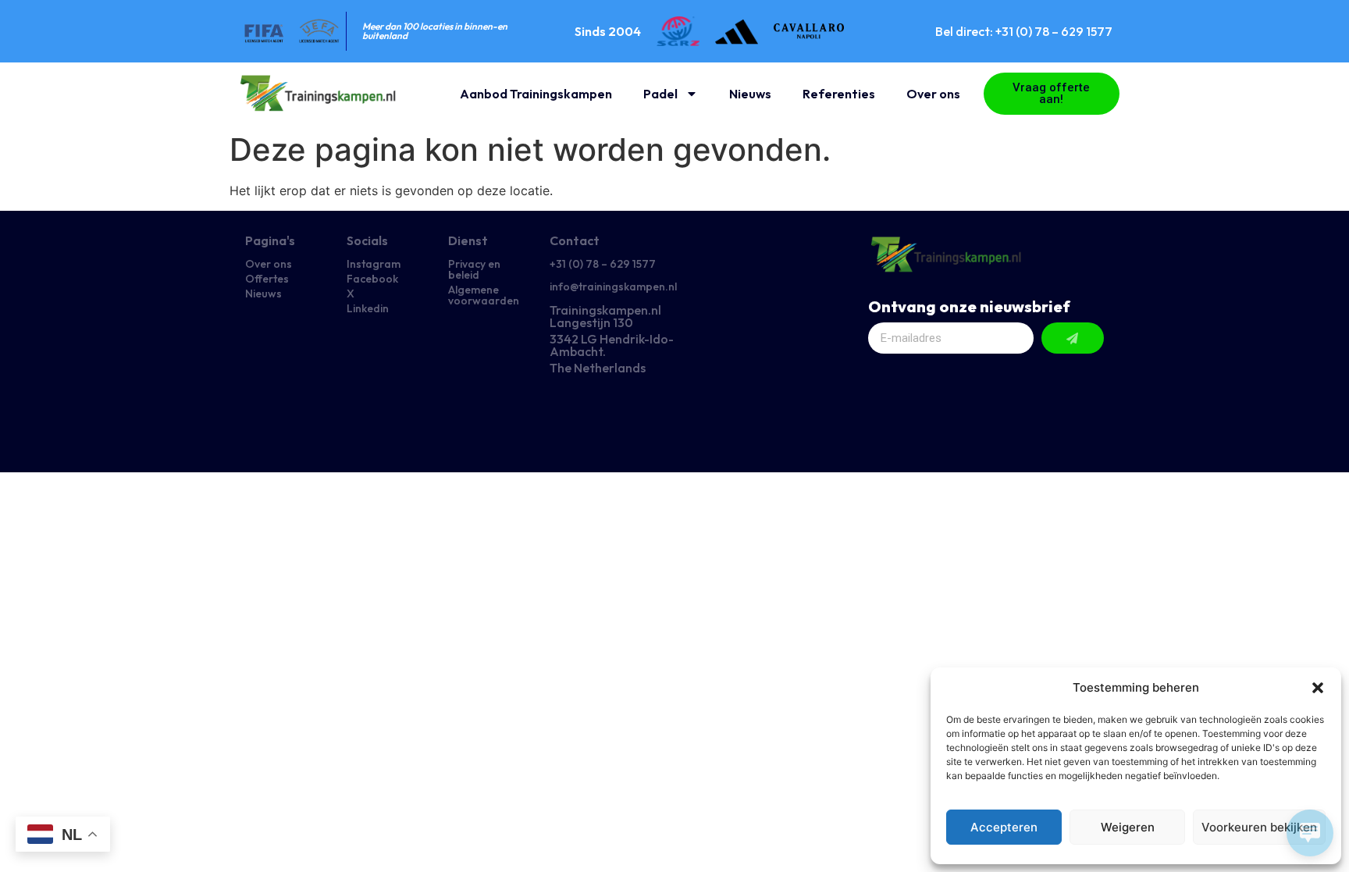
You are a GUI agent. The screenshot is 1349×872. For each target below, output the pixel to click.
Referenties (839, 93)
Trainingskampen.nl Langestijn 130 (605, 316)
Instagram (373, 264)
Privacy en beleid (474, 269)
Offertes (267, 279)
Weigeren (1128, 827)
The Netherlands (598, 367)
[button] (1318, 688)
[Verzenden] (1072, 338)
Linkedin (368, 308)
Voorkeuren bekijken (1259, 827)
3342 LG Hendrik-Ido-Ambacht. (612, 345)
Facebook (372, 279)
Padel (660, 93)
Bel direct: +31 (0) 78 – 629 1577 (1023, 31)
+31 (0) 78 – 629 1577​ (603, 264)
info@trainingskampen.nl (613, 286)
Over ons (933, 93)
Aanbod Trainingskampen (536, 93)
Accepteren (1004, 827)
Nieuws (750, 93)
